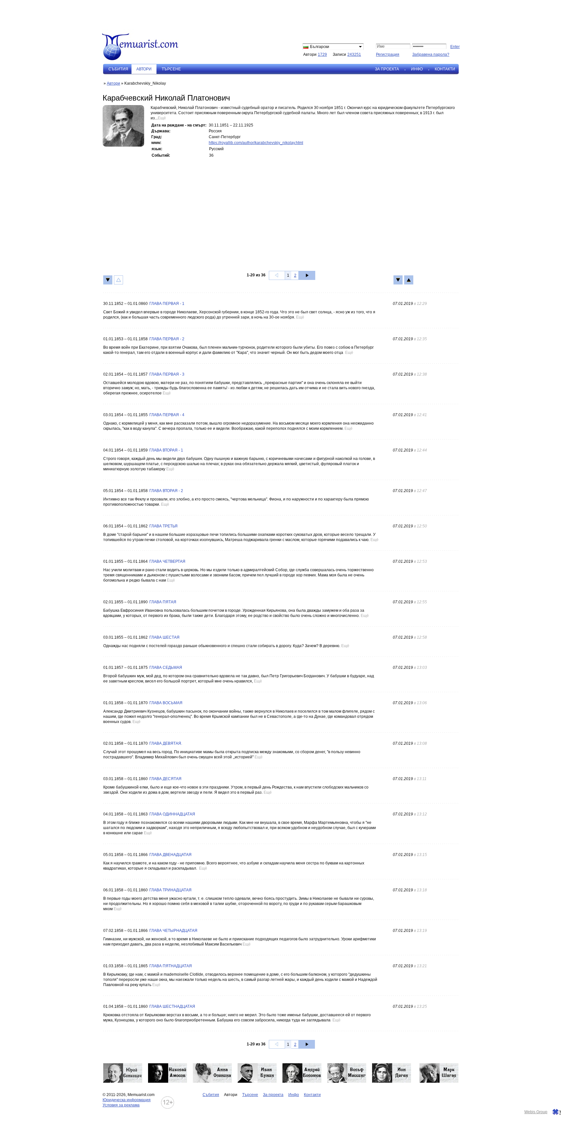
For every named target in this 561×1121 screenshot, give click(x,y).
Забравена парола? (430, 54)
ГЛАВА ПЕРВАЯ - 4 (166, 415)
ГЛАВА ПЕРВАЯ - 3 (166, 374)
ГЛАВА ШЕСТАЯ (164, 637)
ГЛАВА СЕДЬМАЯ (165, 667)
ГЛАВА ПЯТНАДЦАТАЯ (170, 966)
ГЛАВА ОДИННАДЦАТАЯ (172, 814)
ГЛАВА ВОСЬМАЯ (165, 703)
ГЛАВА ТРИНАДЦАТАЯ (170, 890)
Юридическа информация (127, 1100)
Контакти (445, 69)
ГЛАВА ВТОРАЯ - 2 (166, 490)
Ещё (162, 118)
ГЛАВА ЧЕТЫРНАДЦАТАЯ (173, 930)
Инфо (417, 69)
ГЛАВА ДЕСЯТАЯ (165, 779)
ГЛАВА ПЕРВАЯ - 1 (166, 303)
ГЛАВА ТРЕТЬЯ (163, 526)
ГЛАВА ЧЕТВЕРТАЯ (167, 561)
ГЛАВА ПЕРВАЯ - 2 (166, 339)
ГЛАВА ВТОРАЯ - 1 (166, 450)
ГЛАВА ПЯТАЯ (162, 602)
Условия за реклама (121, 1105)
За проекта (387, 69)
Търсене (171, 69)
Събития (118, 69)
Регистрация (387, 54)
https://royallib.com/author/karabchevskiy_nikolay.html (256, 142)
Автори (113, 83)
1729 (322, 54)
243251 (354, 54)
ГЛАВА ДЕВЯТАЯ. (165, 743)
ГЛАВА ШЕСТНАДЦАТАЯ (172, 1006)
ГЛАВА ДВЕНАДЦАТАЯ (170, 854)
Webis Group (535, 1112)
